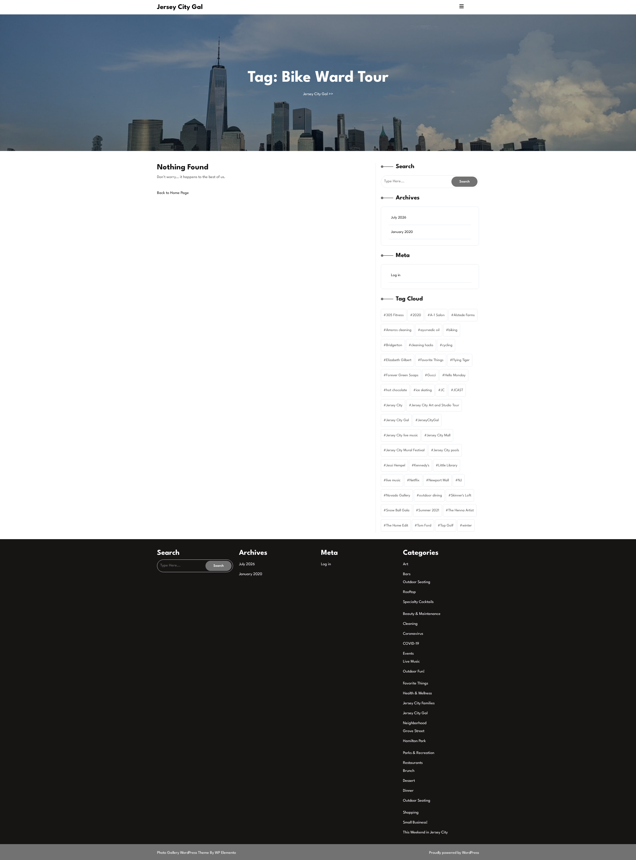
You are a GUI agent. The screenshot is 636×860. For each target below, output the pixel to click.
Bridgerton (394, 345)
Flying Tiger (461, 360)
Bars (406, 574)
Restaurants (413, 763)
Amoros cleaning (398, 330)
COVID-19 (411, 644)
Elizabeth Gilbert (398, 360)
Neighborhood (414, 723)
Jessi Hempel (395, 465)
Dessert (409, 781)
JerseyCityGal (428, 420)
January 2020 (402, 232)
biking (452, 330)
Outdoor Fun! (414, 671)
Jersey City (394, 405)
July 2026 (398, 217)
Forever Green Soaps (402, 375)
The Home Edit (397, 525)
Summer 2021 (428, 510)
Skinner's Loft (461, 495)
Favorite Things (431, 360)
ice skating (424, 390)
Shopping (411, 813)
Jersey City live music (402, 435)
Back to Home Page (173, 193)
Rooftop (409, 592)
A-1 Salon (437, 315)
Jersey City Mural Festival (405, 450)
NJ (460, 480)
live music (393, 480)
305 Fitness (395, 315)
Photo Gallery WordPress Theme (183, 853)
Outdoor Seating (416, 582)
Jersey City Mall (438, 435)
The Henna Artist (461, 510)
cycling (447, 345)
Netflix (414, 480)
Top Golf (446, 525)
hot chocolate (396, 390)
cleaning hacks (422, 345)
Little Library (447, 465)
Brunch (408, 771)
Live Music (411, 662)
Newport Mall (439, 480)
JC (442, 390)
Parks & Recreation (418, 753)
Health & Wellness (417, 693)
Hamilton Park (414, 741)
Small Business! (415, 822)
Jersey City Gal (180, 7)
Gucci (431, 375)
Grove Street (413, 731)
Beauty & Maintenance (421, 614)
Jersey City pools (446, 450)
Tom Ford (424, 525)
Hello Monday (455, 375)
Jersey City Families (419, 703)
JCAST (458, 390)
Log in (395, 275)
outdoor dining (430, 495)
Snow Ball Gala (397, 510)
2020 (417, 315)
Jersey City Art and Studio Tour (435, 405)
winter (467, 525)
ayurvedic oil (429, 330)
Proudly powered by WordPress (454, 853)
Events (408, 654)
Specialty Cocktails (418, 602)
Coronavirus (413, 634)
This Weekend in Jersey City (425, 832)
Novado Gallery (398, 495)
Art (405, 564)
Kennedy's (421, 465)
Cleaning (410, 624)
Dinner (408, 791)
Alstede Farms (464, 315)
